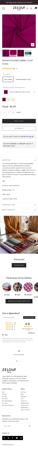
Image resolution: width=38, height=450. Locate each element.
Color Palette (8, 79)
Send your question (29, 317)
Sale (3, 392)
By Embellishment (7, 401)
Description (6, 160)
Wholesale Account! (9, 146)
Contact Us (24, 401)
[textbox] (13, 317)
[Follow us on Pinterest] (13, 438)
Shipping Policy (25, 403)
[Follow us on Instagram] (8, 438)
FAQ (22, 398)
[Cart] (35, 8)
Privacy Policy (24, 405)
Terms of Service (25, 409)
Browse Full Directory (8, 405)
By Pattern (5, 398)
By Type (4, 394)
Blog (22, 394)
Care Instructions (8, 205)
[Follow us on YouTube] (17, 438)
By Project (5, 403)
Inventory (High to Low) (23, 79)
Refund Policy (24, 407)
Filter (6, 335)
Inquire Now (19, 265)
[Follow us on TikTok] (21, 438)
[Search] (31, 8)
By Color (4, 396)
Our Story (23, 392)
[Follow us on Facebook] (4, 438)
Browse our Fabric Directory (19, 301)
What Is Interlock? (8, 210)
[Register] (29, 426)
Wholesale (23, 396)
